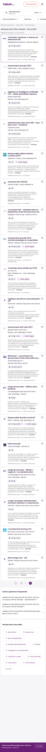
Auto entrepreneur (15, 638)
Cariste (37, 644)
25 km (36, 13)
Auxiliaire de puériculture (17, 644)
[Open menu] (42, 4)
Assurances (29, 632)
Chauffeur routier (14, 657)
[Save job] (42, 37)
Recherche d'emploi (7, 25)
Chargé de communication (18, 650)
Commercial (30, 663)
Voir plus (34, 57)
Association (12, 632)
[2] (30, 583)
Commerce (12, 663)
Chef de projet (35, 657)
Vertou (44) (19, 25)
